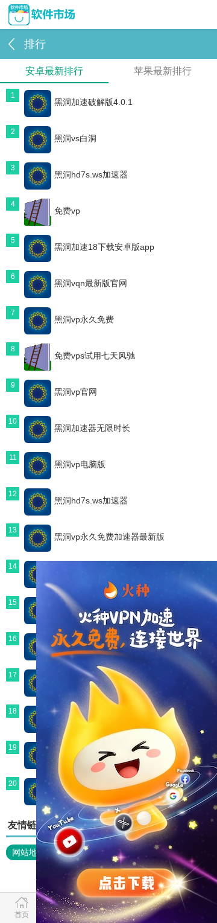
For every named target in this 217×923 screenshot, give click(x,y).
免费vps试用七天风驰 (94, 355)
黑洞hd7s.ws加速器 (91, 174)
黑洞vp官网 (75, 392)
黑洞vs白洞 (75, 138)
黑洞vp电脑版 (79, 464)
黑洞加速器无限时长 (92, 428)
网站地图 (29, 852)
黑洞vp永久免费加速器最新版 (109, 536)
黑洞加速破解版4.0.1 (93, 102)
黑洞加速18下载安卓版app (104, 247)
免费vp (67, 211)
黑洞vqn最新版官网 (90, 283)
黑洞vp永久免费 (84, 319)
